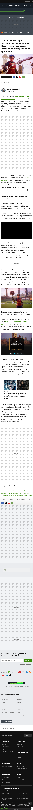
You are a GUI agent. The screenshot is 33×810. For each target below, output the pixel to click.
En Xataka (6, 391)
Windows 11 (20, 716)
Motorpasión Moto (22, 768)
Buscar (30, 728)
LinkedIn (6, 675)
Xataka (4, 744)
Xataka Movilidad (22, 706)
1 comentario (7, 77)
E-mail (23, 77)
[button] (13, 89)
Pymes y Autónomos (22, 780)
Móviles (19, 702)
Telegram (26, 672)
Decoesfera (5, 780)
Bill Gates (19, 32)
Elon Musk (27, 32)
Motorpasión (20, 766)
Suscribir (28, 660)
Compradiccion (6, 782)
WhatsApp (9, 672)
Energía (4, 706)
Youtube (19, 672)
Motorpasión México (22, 798)
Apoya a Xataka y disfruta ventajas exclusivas (16, 686)
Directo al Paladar (7, 766)
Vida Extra (20, 746)
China (5, 32)
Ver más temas (7, 721)
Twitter (17, 77)
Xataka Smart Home (7, 751)
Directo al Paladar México (7, 798)
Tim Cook (11, 32)
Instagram (23, 672)
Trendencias (5, 777)
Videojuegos (11, 499)
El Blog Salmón (21, 777)
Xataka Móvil (5, 746)
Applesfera (5, 749)
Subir (26, 735)
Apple (3, 709)
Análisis (19, 699)
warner (31, 499)
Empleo (4, 716)
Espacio (4, 702)
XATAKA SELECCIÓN (14, 5)
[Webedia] (29, 1)
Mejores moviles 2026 (20, 647)
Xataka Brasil (5, 793)
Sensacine (20, 755)
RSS (30, 672)
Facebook (14, 77)
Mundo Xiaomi (6, 754)
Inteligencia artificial (8, 712)
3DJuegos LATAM (21, 791)
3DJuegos (19, 744)
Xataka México (6, 791)
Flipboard (20, 77)
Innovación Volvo (20, 17)
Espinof (19, 757)
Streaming (5, 699)
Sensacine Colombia (22, 796)
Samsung (20, 709)
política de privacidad (25, 664)
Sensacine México (22, 793)
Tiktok (10, 675)
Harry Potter (22, 499)
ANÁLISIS (4, 5)
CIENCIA (25, 5)
